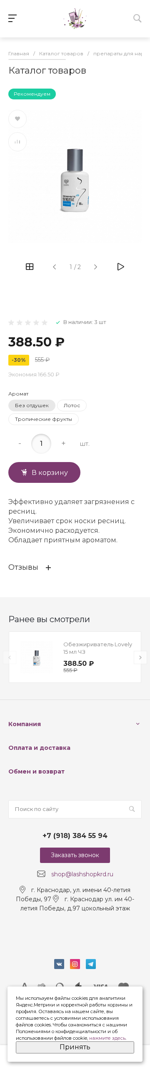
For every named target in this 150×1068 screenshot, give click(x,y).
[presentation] (9, 657)
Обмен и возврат (36, 771)
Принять (75, 1047)
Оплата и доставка (39, 748)
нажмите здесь (107, 1038)
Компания (24, 724)
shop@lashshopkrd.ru (82, 874)
